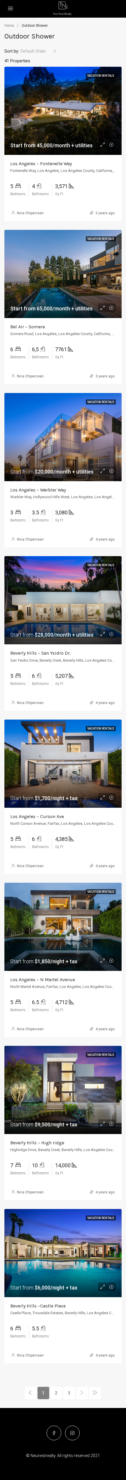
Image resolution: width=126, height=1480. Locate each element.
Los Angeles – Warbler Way (38, 490)
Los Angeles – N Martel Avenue (42, 979)
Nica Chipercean (30, 213)
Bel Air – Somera (27, 327)
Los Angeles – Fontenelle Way (41, 163)
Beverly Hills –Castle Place (38, 1306)
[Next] (82, 1393)
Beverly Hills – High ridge (37, 1142)
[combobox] (38, 51)
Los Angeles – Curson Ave (37, 816)
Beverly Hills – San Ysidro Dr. (40, 653)
